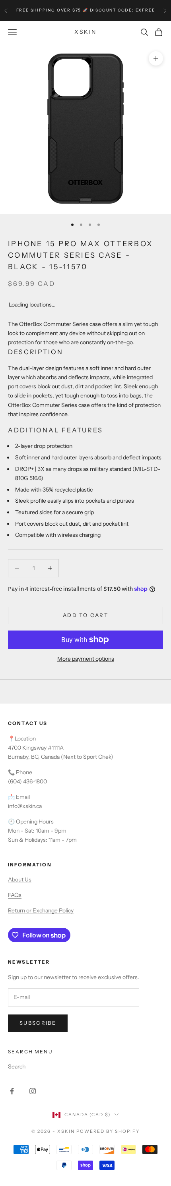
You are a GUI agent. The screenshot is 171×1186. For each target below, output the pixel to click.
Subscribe (37, 1023)
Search (16, 1066)
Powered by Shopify (108, 1131)
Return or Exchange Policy (41, 910)
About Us (19, 879)
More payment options (85, 658)
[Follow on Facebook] (12, 1091)
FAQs (14, 895)
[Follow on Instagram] (33, 1091)
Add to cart (85, 615)
